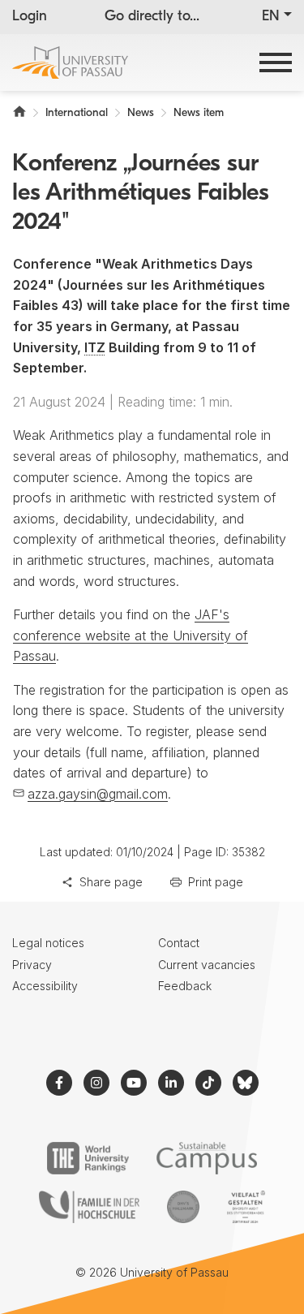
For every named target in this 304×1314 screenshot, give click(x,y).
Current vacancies (206, 964)
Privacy (32, 964)
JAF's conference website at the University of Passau (130, 635)
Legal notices (48, 943)
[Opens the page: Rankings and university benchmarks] (88, 1158)
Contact (178, 943)
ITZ (94, 347)
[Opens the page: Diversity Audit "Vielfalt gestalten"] (246, 1207)
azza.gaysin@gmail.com (98, 794)
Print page (215, 882)
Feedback (185, 986)
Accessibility (45, 986)
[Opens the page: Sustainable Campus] (207, 1158)
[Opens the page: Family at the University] (89, 1207)
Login (29, 17)
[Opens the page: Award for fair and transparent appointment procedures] (183, 1207)
